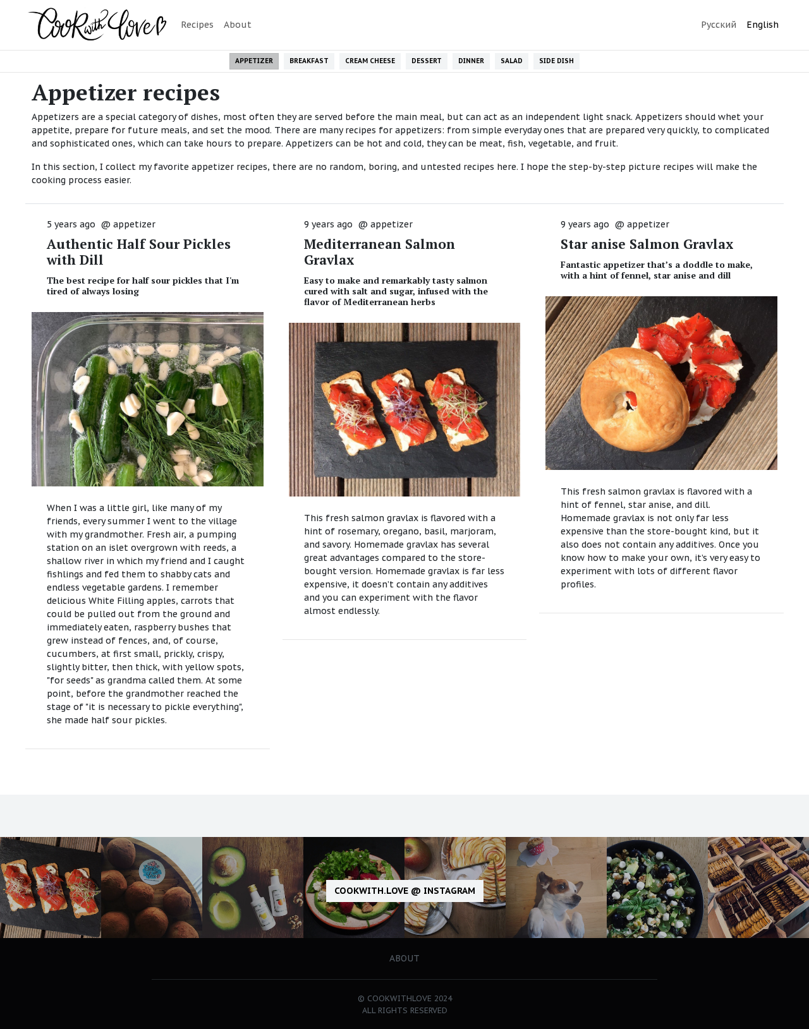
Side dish (556, 60)
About (238, 24)
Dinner (471, 60)
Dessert (426, 60)
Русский (718, 24)
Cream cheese (370, 60)
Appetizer (254, 60)
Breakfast (309, 60)
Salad (512, 60)
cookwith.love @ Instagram (404, 890)
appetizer (134, 224)
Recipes (197, 24)
